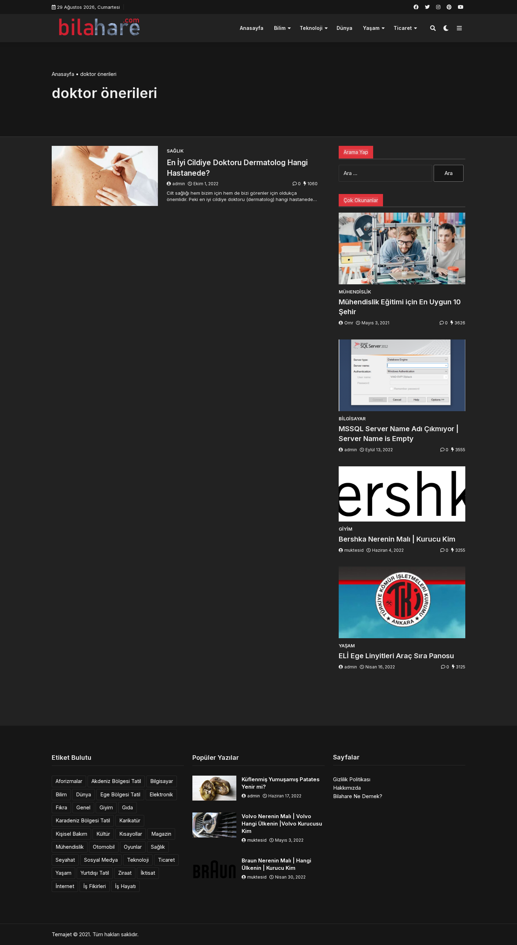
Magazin (161, 834)
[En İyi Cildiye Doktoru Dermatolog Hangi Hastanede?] (105, 176)
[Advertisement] (258, 699)
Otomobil (104, 847)
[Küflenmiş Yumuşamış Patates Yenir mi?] (214, 788)
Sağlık (158, 847)
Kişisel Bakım (71, 834)
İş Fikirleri (94, 886)
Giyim (106, 807)
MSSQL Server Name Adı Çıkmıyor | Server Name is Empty (399, 434)
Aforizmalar (69, 781)
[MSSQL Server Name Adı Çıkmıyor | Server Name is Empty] (402, 375)
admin (178, 183)
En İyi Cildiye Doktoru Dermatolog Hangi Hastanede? (237, 167)
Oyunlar (133, 847)
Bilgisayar (161, 781)
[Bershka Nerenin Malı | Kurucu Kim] (402, 494)
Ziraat (125, 873)
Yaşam (371, 28)
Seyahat (65, 860)
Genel (83, 807)
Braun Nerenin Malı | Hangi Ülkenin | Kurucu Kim (276, 864)
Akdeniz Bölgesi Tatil (116, 781)
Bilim (280, 28)
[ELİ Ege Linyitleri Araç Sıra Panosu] (402, 602)
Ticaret (403, 28)
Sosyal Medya (101, 860)
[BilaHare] (99, 27)
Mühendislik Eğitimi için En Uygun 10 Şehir (400, 307)
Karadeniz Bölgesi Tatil (83, 820)
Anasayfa (251, 28)
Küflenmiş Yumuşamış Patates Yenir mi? (281, 783)
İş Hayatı (125, 886)
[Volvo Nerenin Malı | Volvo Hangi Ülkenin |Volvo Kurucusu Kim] (214, 825)
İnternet (65, 886)
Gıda (127, 807)
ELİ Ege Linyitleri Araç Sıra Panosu (396, 656)
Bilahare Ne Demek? (357, 796)
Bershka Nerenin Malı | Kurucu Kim (397, 539)
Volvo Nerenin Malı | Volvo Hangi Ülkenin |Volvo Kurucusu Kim (282, 823)
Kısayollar (130, 834)
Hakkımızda (347, 788)
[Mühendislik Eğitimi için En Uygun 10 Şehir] (402, 248)
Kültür (103, 834)
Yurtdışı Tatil (95, 873)
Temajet (62, 934)
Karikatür (129, 820)
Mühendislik (70, 847)
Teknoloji (311, 28)
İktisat (148, 873)
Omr (348, 322)
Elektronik (161, 794)
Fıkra (61, 807)
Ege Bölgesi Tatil (120, 794)
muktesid (354, 550)
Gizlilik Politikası (351, 779)
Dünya (344, 28)
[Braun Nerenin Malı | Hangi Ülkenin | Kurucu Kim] (214, 869)
